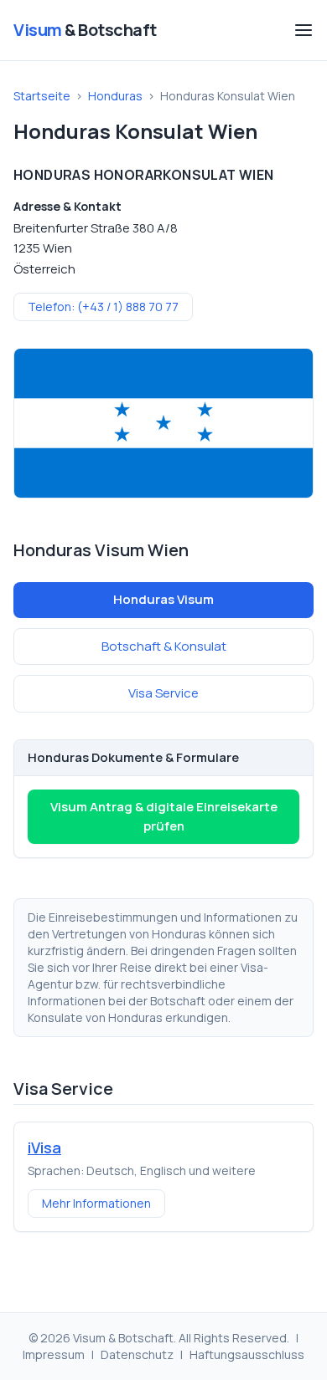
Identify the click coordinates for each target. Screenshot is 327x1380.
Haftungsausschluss (246, 1354)
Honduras (115, 96)
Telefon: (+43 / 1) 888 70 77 (103, 306)
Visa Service (163, 693)
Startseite (41, 96)
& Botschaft (85, 29)
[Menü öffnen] (303, 30)
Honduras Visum (163, 599)
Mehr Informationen (96, 1203)
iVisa (44, 1147)
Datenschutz (137, 1354)
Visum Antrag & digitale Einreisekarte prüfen (164, 816)
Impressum (54, 1354)
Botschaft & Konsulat (163, 646)
